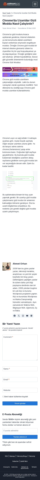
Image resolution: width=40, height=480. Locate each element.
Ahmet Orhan (11, 28)
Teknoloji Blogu (22, 456)
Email (6, 380)
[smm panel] (20, 69)
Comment (8, 337)
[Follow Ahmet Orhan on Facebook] (14, 316)
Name (6, 369)
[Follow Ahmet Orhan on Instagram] (23, 316)
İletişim (34, 467)
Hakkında (14, 467)
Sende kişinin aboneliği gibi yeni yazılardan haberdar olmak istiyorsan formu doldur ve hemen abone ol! (19, 422)
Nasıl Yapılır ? (7, 13)
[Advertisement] (20, 115)
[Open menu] (35, 4)
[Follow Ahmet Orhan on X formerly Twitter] (19, 316)
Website (6, 390)
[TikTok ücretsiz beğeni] (20, 75)
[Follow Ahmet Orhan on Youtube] (27, 316)
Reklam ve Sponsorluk (25, 467)
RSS (6, 456)
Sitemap (12, 456)
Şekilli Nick (24, 461)
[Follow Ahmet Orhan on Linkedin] (31, 316)
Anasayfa (6, 467)
